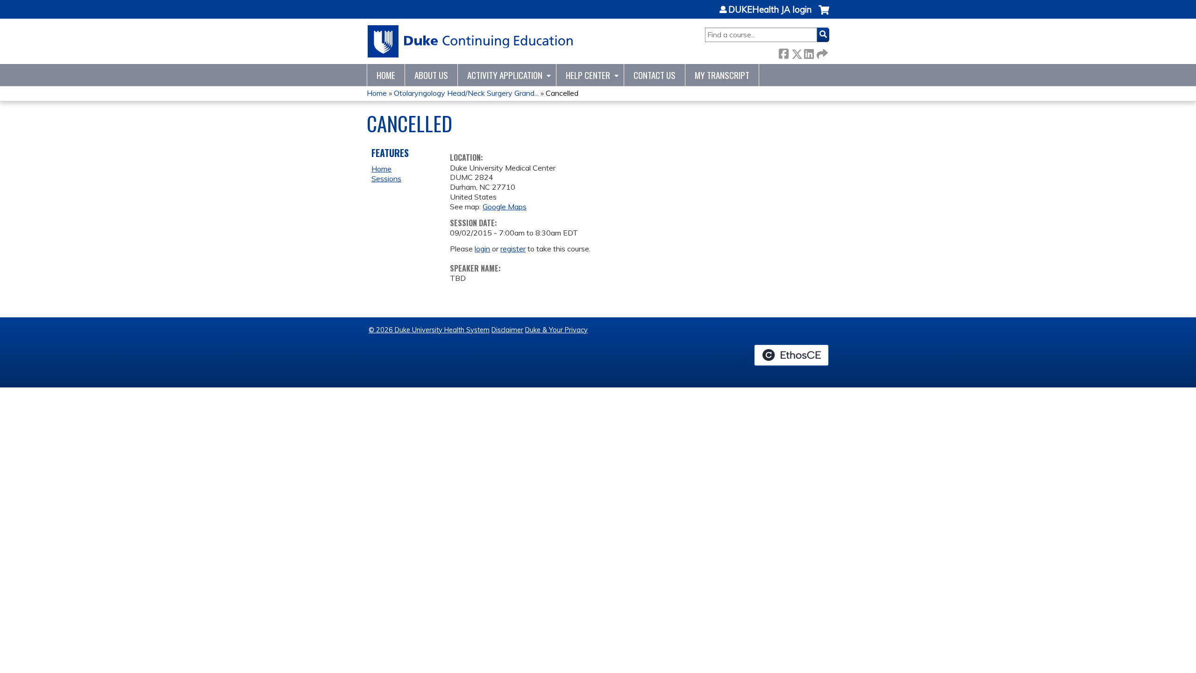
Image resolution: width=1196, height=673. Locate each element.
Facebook (783, 52)
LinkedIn (808, 52)
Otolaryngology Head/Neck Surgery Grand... (466, 93)
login (482, 248)
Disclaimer (507, 330)
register (513, 248)
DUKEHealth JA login (770, 10)
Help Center (588, 75)
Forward (821, 52)
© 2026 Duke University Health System (429, 330)
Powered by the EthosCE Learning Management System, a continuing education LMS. (791, 355)
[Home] (471, 41)
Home (386, 75)
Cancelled (562, 93)
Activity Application (504, 75)
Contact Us (655, 75)
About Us (431, 75)
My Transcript (722, 75)
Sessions (386, 178)
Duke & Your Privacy (556, 330)
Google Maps (505, 206)
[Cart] (824, 15)
